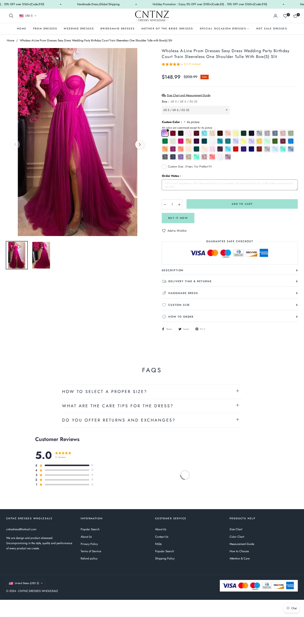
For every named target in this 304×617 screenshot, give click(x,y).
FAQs (158, 544)
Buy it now (178, 218)
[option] (77, 142)
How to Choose (239, 551)
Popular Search (90, 529)
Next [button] (139, 144)
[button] (11, 15)
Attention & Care (240, 558)
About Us (86, 537)
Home (10, 40)
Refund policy (89, 558)
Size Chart (236, 529)
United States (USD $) (27, 583)
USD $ (29, 16)
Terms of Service (91, 551)
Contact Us (161, 537)
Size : (179, 101)
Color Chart (237, 537)
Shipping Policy (165, 558)
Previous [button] (15, 144)
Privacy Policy (89, 544)
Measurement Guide (242, 544)
